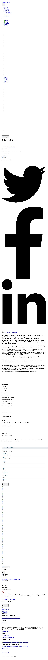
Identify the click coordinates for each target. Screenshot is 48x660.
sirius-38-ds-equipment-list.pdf (10, 332)
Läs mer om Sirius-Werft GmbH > (8, 599)
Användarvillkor (5, 648)
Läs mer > (19, 579)
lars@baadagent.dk (13, 579)
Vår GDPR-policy (5, 652)
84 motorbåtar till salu (15, 618)
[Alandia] (14, 646)
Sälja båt (6, 8)
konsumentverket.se (5, 596)
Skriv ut (5, 156)
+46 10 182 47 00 (5, 635)
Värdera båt (8, 589)
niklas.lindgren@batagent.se (8, 637)
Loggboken (6, 10)
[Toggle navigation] (3, 4)
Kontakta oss (6, 16)
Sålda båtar (6, 9)
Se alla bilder (7, 567)
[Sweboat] (6, 646)
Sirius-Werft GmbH (10, 147)
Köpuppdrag (9, 13)
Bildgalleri (6, 137)
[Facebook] (6, 642)
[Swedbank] (23, 646)
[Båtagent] (6, 2)
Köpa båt (6, 7)
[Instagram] (23, 642)
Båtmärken (4, 622)
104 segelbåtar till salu (6, 618)
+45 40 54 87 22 (5, 579)
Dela (4, 157)
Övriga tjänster (7, 11)
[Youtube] (15, 642)
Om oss (5, 14)
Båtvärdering (9, 12)
